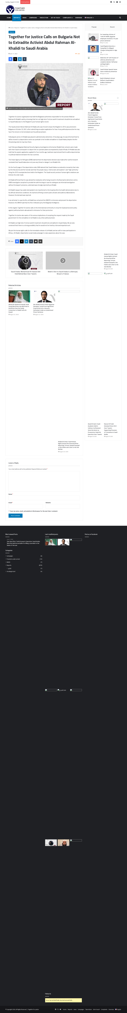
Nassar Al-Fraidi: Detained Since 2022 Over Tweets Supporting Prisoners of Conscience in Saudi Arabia (110, 429)
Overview (78, 17)
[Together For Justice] (15, 9)
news (24, 17)
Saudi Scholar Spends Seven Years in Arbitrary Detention (108, 70)
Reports (17, 17)
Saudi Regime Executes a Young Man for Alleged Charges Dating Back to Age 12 (108, 49)
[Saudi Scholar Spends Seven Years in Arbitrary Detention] (93, 72)
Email (11, 502)
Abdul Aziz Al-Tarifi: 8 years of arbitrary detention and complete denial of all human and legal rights (109, 60)
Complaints (67, 17)
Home (9, 17)
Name (11, 494)
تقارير (9, 568)
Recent (112, 27)
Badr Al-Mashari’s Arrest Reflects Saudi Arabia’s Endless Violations (107, 80)
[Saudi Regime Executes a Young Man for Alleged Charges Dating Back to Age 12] (93, 49)
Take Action (44, 17)
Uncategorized (11, 571)
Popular (94, 27)
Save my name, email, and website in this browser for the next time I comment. (34, 511)
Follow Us (48, 993)
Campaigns (33, 17)
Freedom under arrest (13, 559)
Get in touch (55, 17)
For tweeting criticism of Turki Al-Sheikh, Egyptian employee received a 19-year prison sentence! (109, 37)
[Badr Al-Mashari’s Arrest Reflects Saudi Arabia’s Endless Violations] (93, 82)
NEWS (8, 562)
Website (48, 502)
